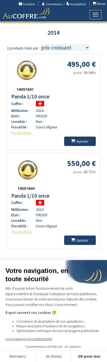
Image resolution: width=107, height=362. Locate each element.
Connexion (53, 4)
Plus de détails (21, 133)
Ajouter (83, 141)
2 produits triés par (22, 48)
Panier (101, 4)
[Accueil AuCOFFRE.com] (26, 13)
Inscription (77, 4)
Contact (28, 4)
